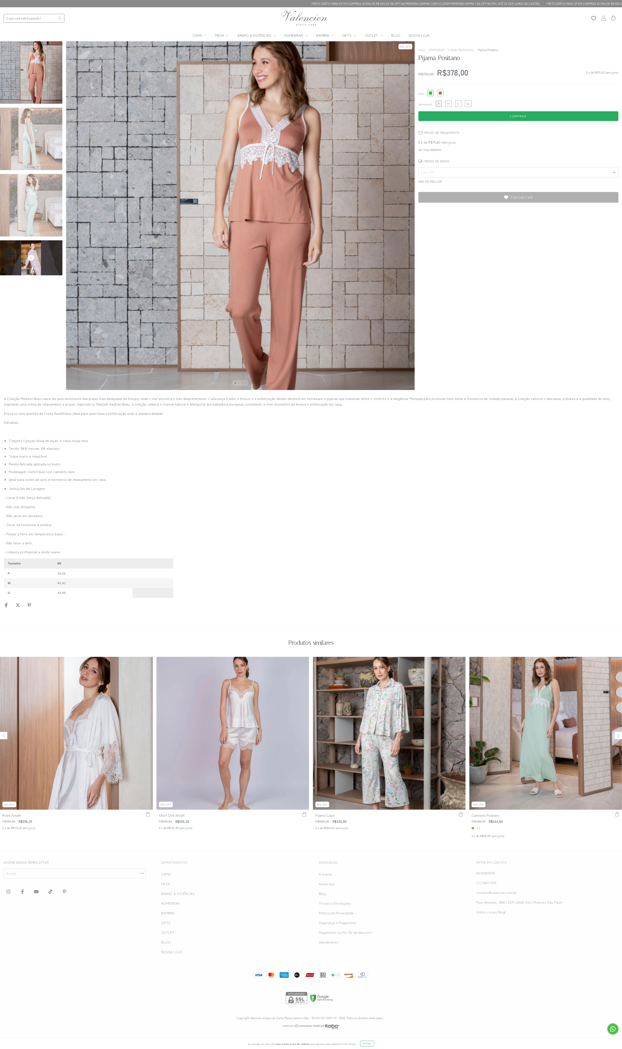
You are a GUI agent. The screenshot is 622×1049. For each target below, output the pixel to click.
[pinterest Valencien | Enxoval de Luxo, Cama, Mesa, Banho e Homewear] (64, 891)
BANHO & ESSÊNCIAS (254, 35)
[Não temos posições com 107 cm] (142, 583)
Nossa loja (326, 883)
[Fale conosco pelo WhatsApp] (612, 1028)
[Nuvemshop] (297, 1026)
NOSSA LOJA (419, 35)
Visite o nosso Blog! (491, 912)
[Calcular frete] (614, 172)
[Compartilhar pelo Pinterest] (29, 605)
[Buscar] (60, 18)
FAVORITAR (522, 197)
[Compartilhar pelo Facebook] (6, 605)
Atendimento (328, 942)
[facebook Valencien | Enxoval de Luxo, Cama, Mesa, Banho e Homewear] (23, 891)
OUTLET (372, 35)
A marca (325, 874)
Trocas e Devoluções (335, 903)
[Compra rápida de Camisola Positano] (617, 814)
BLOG (395, 35)
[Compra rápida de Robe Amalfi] (148, 814)
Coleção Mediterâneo (461, 50)
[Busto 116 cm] (102, 593)
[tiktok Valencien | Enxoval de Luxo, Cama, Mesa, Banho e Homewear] (51, 891)
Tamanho (425, 104)
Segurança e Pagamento (337, 922)
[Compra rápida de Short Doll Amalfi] (304, 814)
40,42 (61, 583)
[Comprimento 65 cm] (163, 573)
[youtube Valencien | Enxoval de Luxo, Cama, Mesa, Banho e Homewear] (37, 891)
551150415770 (485, 873)
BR (59, 563)
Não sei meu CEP (430, 181)
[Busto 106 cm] (102, 573)
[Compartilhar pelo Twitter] (18, 605)
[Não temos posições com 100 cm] (142, 573)
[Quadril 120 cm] (122, 593)
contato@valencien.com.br (496, 892)
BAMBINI (323, 35)
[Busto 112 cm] (102, 583)
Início (421, 50)
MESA (220, 35)
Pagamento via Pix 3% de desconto (345, 932)
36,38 (61, 573)
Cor (421, 93)
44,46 (61, 593)
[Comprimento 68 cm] (163, 583)
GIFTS (347, 35)
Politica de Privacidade (336, 912)
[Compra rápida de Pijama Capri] (461, 814)
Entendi (367, 1043)
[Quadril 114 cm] (122, 583)
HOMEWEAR (294, 35)
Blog (322, 893)
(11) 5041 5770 (486, 882)
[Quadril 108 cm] (122, 573)
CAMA (197, 35)
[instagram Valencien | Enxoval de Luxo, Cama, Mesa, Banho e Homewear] (9, 891)
